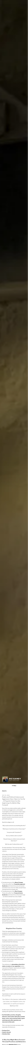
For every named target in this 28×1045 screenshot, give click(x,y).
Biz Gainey (15, 779)
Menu (14, 785)
